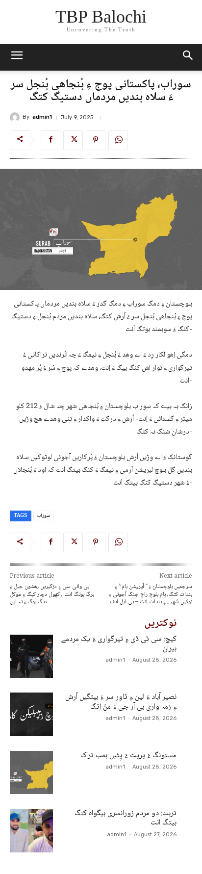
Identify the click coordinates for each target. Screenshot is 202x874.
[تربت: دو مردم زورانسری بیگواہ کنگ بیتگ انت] (31, 830)
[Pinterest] (95, 140)
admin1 (42, 117)
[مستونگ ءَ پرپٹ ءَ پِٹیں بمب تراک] (31, 772)
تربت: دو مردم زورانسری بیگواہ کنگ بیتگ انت (126, 818)
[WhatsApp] (118, 140)
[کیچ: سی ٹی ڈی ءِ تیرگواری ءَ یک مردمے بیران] (31, 656)
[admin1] (16, 117)
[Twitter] (73, 140)
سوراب (43, 516)
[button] (188, 57)
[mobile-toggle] (16, 57)
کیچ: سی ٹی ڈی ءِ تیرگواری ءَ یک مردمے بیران (119, 644)
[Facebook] (50, 140)
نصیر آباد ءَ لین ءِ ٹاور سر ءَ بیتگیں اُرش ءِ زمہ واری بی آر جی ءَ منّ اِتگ (121, 702)
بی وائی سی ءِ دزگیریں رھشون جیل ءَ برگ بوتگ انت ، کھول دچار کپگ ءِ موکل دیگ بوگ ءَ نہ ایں (52, 594)
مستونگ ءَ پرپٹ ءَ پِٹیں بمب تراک (129, 755)
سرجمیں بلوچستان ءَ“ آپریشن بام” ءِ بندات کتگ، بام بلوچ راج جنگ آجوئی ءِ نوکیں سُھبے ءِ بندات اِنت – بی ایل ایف (150, 594)
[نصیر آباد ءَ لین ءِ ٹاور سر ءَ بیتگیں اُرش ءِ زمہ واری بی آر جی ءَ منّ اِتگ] (31, 714)
